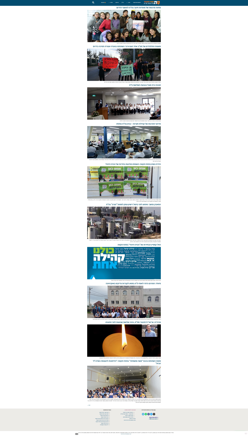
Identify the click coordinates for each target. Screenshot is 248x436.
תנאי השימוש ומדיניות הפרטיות (126, 433)
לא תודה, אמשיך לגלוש (124, 229)
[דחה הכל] (246, 433)
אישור (77, 433)
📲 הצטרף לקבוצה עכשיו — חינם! (124, 226)
